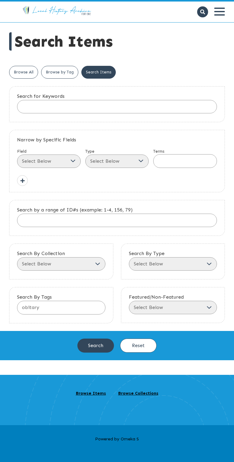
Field (22, 151)
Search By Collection (41, 253)
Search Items (98, 72)
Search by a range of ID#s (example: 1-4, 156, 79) (75, 210)
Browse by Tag (60, 72)
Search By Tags (34, 297)
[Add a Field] (22, 180)
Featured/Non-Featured (156, 297)
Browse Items (91, 393)
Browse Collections (138, 393)
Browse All (24, 72)
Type (89, 151)
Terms (158, 151)
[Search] (202, 11)
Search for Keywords (41, 96)
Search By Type (147, 253)
